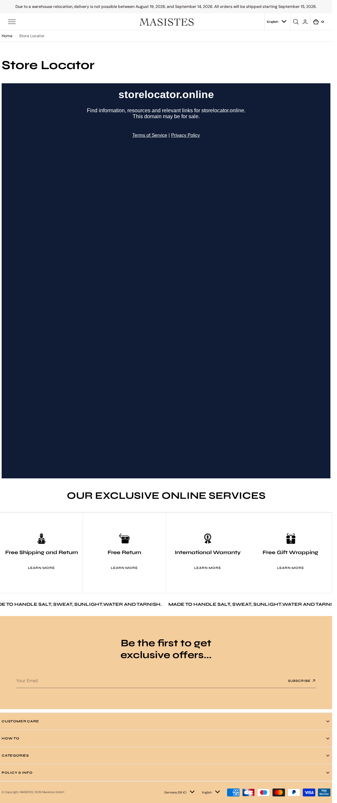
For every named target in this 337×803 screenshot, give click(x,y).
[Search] (297, 21)
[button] (12, 22)
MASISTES (26, 792)
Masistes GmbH (53, 792)
